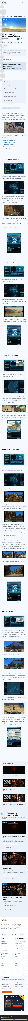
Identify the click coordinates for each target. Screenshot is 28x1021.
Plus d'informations (7, 1017)
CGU (16, 963)
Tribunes (3, 963)
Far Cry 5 (17, 948)
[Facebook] (11, 42)
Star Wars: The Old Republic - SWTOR (10, 108)
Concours (3, 972)
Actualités (3, 956)
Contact (16, 956)
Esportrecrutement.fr (6, 988)
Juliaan (22, 38)
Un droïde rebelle (8, 100)
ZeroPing (16, 982)
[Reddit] (22, 42)
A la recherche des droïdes (10, 88)
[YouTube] (12, 934)
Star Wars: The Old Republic (21, 941)
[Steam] (2, 934)
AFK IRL (2, 965)
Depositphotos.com (18, 984)
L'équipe (16, 958)
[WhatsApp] (15, 42)
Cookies (16, 965)
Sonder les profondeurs (9, 85)
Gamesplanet (12, 77)
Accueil (3, 16)
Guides (7, 16)
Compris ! (14, 1019)
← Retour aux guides (6, 59)
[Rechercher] (19, 2)
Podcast (3, 970)
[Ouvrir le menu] (25, 2)
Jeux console (4, 943)
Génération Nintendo (18, 986)
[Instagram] (22, 934)
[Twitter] (8, 42)
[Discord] (5, 934)
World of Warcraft (18, 943)
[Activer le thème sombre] (22, 2)
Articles (2, 958)
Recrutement (17, 961)
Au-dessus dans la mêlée (10, 96)
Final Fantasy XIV (18, 945)
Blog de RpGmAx (5, 984)
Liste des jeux (4, 950)
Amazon (19, 77)
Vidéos (2, 967)
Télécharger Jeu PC (6, 986)
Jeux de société (4, 948)
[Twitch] (16, 934)
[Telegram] (18, 42)
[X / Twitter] (9, 934)
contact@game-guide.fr (6, 930)
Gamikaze (4, 982)
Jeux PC (3, 941)
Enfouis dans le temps (9, 92)
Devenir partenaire (7, 992)
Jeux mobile (3, 945)
